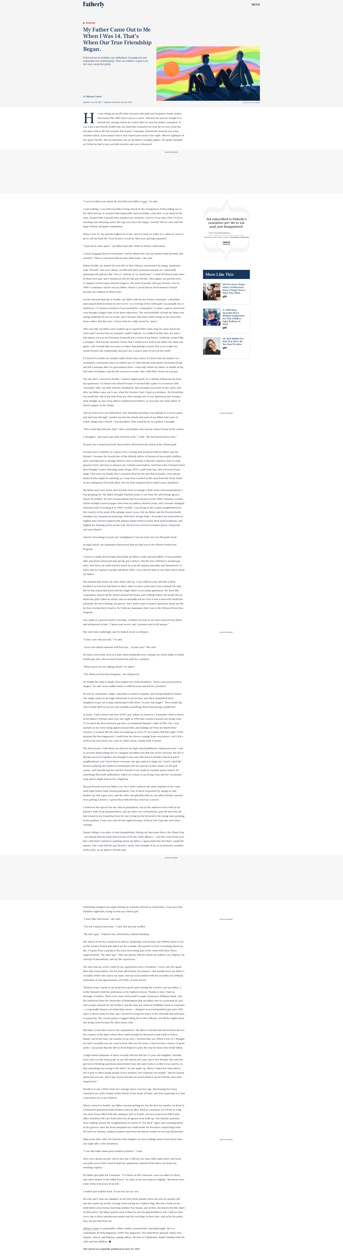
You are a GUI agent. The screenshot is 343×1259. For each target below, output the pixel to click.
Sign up (226, 242)
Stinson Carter (94, 96)
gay (145, 201)
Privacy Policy (245, 237)
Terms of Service (235, 237)
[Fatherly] (94, 5)
